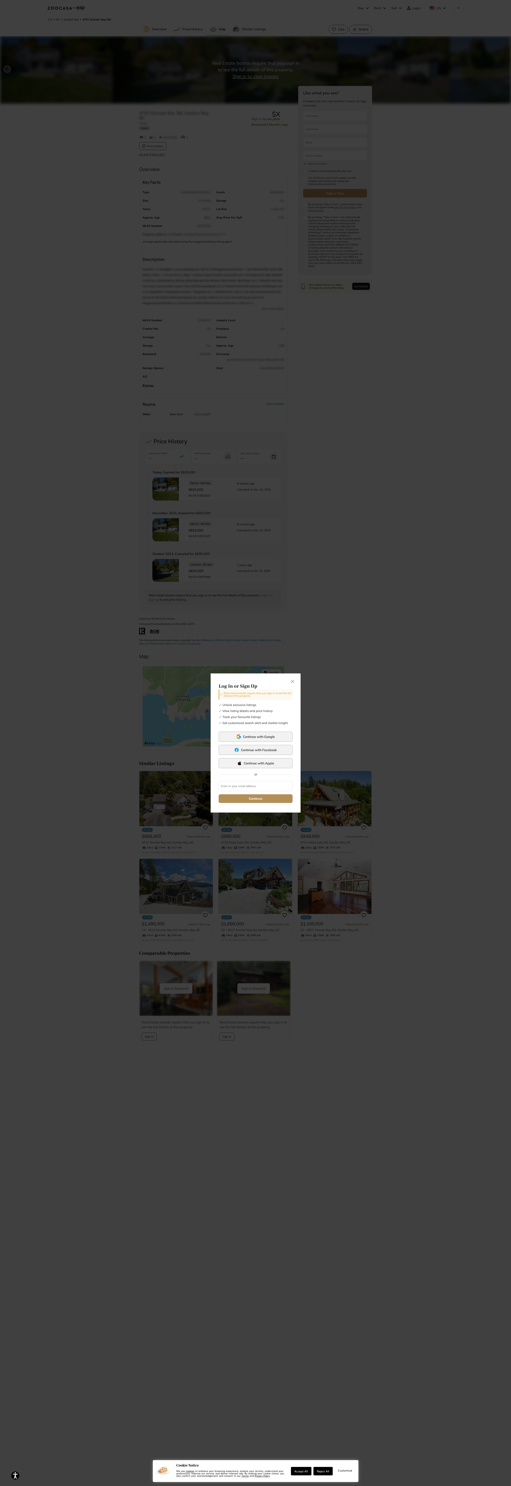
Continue (255, 799)
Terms (245, 1476)
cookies (190, 1471)
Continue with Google (259, 737)
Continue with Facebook (259, 750)
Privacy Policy (262, 1476)
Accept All (301, 1471)
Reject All (323, 1471)
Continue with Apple (259, 763)
